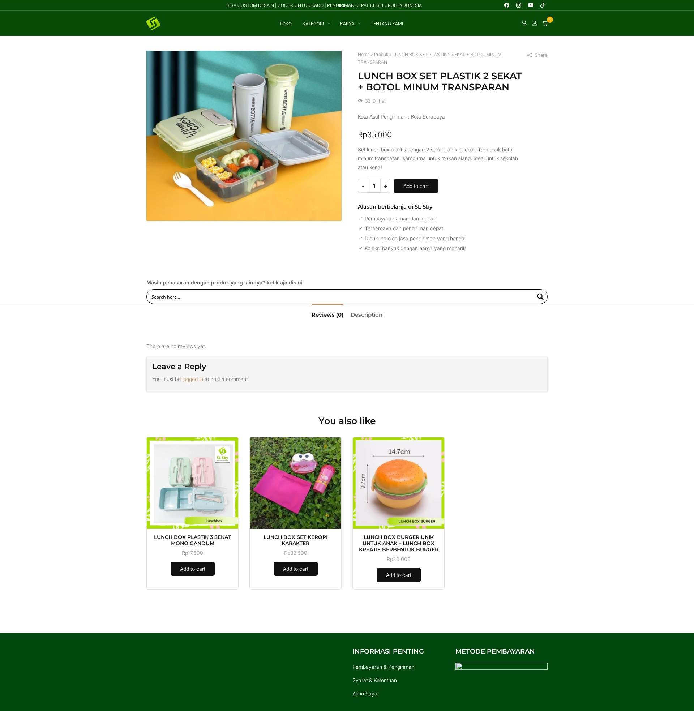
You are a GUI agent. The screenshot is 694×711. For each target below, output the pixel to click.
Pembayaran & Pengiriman (383, 667)
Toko (285, 23)
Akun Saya (364, 693)
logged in (192, 379)
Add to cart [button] (192, 569)
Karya (347, 23)
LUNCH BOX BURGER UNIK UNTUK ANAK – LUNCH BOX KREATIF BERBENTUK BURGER (398, 543)
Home (364, 54)
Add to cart (416, 186)
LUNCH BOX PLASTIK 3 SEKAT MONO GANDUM (192, 540)
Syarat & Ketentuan (374, 680)
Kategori (313, 23)
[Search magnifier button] (540, 296)
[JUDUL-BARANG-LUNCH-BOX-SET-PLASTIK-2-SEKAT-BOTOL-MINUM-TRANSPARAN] (244, 135)
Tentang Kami (386, 23)
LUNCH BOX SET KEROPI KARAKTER (295, 540)
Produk (381, 54)
